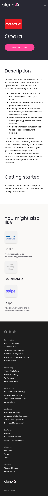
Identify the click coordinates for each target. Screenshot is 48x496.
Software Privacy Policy (14, 350)
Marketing (8, 367)
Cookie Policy (10, 360)
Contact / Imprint (12, 343)
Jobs (6, 457)
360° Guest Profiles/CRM (15, 398)
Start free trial (19, 47)
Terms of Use (10, 347)
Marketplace (9, 471)
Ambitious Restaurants (14, 440)
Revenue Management (14, 423)
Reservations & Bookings (15, 391)
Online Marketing (11, 371)
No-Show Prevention (13, 412)
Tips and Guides (11, 468)
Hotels (7, 433)
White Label (9, 378)
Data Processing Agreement (16, 357)
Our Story (8, 450)
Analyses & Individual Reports (16, 416)
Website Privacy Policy (13, 353)
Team (6, 454)
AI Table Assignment (13, 395)
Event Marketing (11, 374)
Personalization (11, 381)
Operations (9, 388)
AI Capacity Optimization (15, 419)
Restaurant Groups (12, 437)
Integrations (9, 402)
